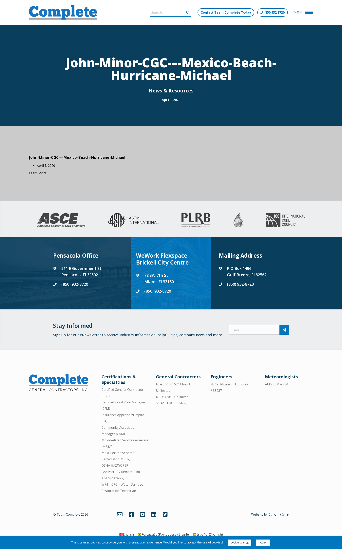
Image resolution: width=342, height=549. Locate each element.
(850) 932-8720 (74, 284)
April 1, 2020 (171, 100)
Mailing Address (240, 255)
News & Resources (171, 90)
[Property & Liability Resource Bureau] (195, 220)
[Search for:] (170, 12)
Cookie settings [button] (240, 542)
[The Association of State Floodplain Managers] (238, 220)
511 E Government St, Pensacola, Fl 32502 (81, 271)
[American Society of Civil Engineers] (61, 220)
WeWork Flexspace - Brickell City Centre (163, 259)
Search (188, 12)
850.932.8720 (275, 12)
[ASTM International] (133, 220)
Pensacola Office (75, 255)
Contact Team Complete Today (226, 12)
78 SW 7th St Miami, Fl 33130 (159, 278)
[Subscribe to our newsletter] (284, 330)
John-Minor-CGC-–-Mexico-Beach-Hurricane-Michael (77, 157)
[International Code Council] (285, 220)
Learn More (38, 173)
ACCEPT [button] (263, 542)
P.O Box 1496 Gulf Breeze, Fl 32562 (247, 271)
